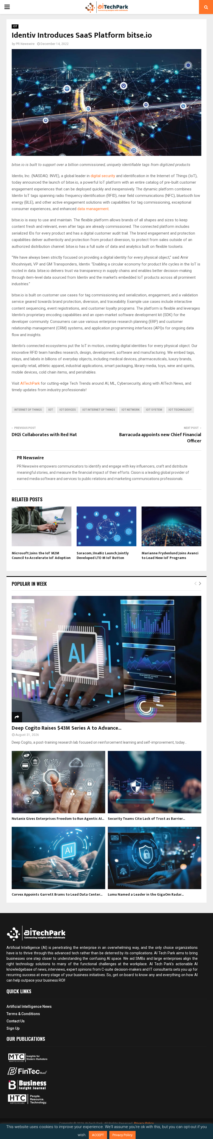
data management (93, 209)
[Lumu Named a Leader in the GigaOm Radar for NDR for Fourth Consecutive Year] (154, 858)
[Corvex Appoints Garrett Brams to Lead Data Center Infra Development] (58, 858)
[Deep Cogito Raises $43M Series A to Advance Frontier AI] (106, 659)
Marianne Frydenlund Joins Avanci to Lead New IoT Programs (170, 555)
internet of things (28, 409)
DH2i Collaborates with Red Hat (44, 435)
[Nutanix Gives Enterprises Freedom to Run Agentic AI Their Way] (58, 782)
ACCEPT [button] (98, 1135)
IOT (15, 26)
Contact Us (15, 1021)
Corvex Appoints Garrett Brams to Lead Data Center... (57, 894)
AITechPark (30, 383)
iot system (154, 409)
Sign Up (12, 1028)
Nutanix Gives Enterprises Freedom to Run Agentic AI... (58, 819)
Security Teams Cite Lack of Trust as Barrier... (146, 819)
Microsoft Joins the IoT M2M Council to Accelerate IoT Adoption (41, 555)
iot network (130, 409)
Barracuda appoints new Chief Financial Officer (160, 438)
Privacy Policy (144, 1123)
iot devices (67, 409)
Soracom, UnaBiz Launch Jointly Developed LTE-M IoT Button (103, 555)
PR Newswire (25, 44)
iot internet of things (98, 409)
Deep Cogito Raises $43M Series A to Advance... (66, 728)
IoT (50, 409)
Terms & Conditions (23, 1014)
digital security (103, 176)
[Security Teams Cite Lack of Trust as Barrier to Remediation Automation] (154, 782)
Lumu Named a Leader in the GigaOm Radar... (146, 894)
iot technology (180, 409)
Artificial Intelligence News (29, 1006)
